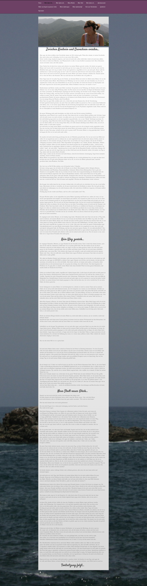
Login (106, 572)
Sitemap (49, 572)
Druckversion (44, 572)
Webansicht (104, 573)
